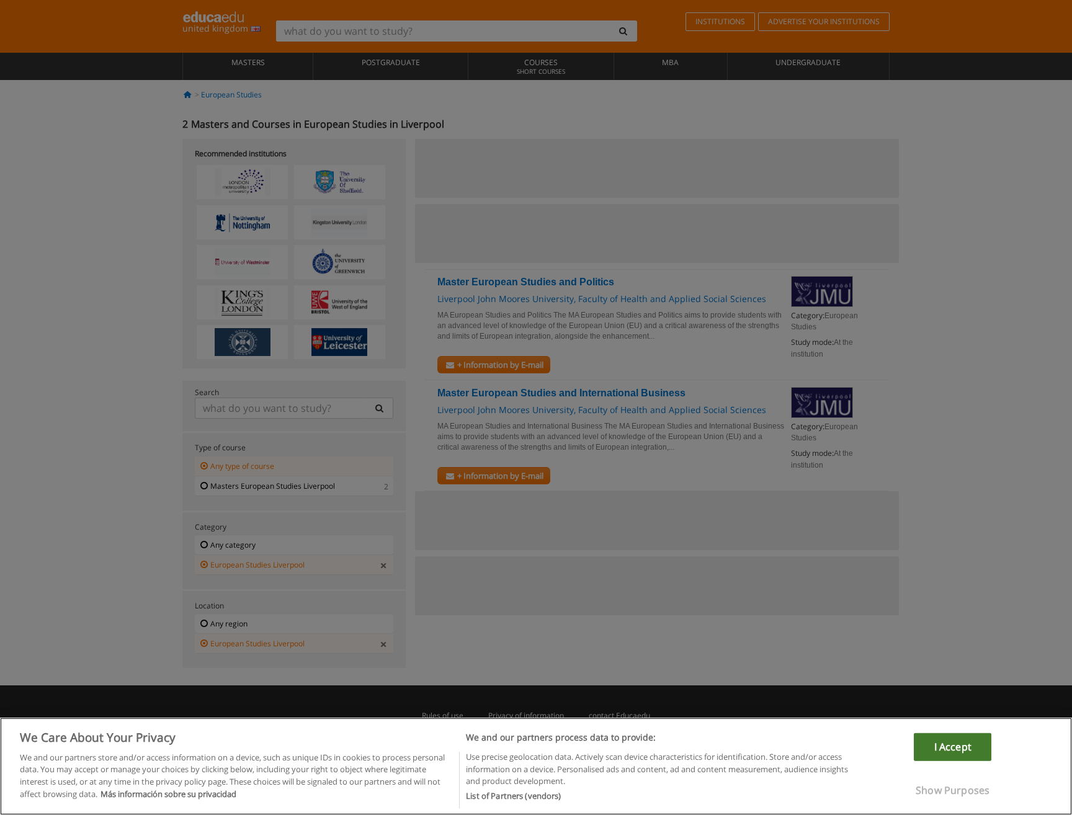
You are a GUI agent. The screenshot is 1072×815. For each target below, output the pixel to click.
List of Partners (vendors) (513, 795)
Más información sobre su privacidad (168, 793)
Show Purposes (952, 790)
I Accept (953, 746)
